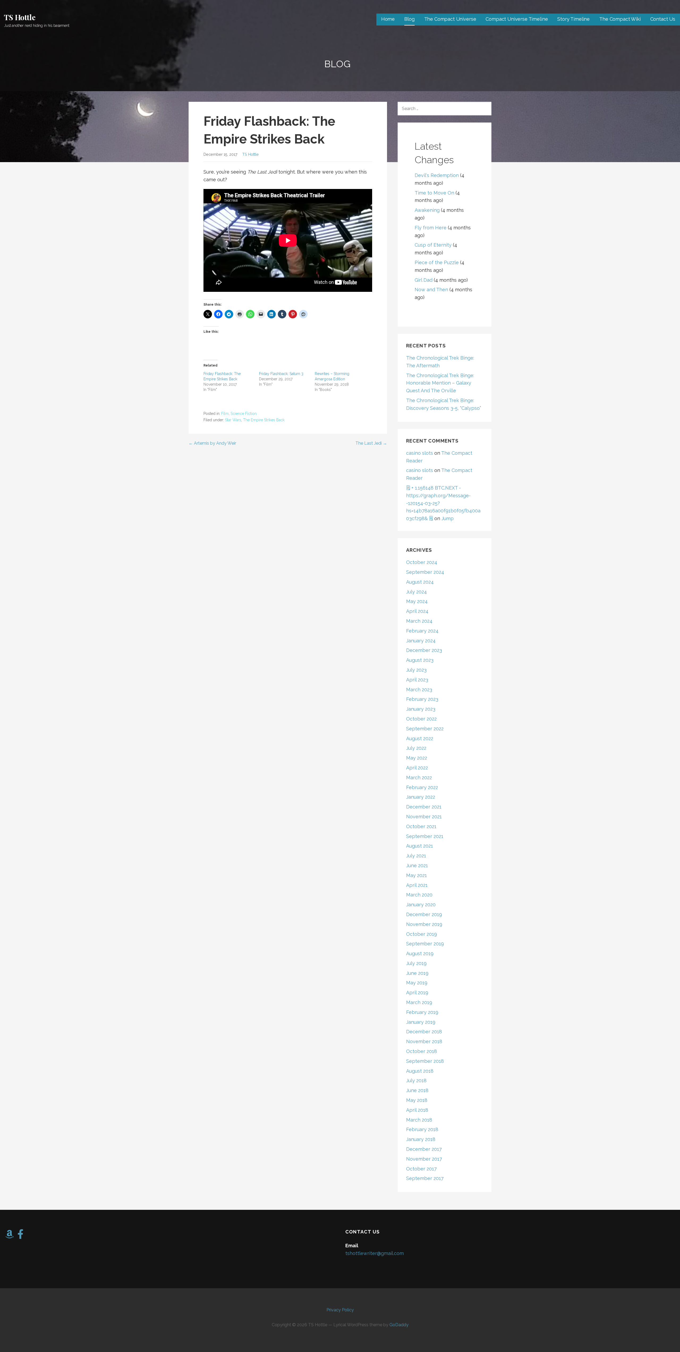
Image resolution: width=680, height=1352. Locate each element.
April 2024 (417, 611)
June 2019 (417, 973)
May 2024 (417, 601)
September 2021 (424, 836)
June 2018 (417, 1090)
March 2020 (419, 895)
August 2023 (420, 660)
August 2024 (420, 582)
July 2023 (416, 670)
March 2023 (419, 689)
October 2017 (421, 1169)
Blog (409, 19)
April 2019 (417, 992)
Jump (447, 518)
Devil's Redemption (437, 175)
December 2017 (424, 1149)
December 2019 (424, 914)
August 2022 (419, 738)
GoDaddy (399, 1324)
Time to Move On (434, 193)
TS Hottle (20, 17)
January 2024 (421, 640)
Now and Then (431, 289)
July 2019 (416, 963)
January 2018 (420, 1139)
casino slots (419, 453)
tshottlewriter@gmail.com (374, 1253)
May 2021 (416, 875)
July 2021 (416, 855)
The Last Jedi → (371, 443)
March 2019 (419, 1002)
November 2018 (424, 1041)
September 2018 (425, 1061)
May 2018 (416, 1100)
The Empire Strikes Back (263, 420)
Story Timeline (573, 19)
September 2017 (425, 1178)
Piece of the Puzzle (437, 262)
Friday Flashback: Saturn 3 (281, 374)
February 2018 (422, 1129)
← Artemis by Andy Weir (212, 443)
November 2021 (424, 816)
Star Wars (233, 420)
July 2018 (416, 1080)
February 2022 (422, 787)
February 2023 (422, 699)
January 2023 (420, 709)
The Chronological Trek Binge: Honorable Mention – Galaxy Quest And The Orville (440, 383)
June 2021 (417, 865)
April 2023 (417, 680)
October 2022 (421, 719)
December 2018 (424, 1031)
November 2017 (424, 1159)
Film (225, 413)
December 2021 (423, 807)
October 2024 (421, 562)
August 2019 (420, 953)
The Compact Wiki (619, 19)
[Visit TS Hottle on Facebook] (21, 1236)
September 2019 (425, 943)
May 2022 (416, 758)
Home (388, 19)
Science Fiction (244, 413)
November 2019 (424, 924)
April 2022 (417, 767)
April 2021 (417, 885)
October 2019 (421, 934)
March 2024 (419, 621)
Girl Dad (423, 280)
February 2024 (422, 631)
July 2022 (416, 748)
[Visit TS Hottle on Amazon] (9, 1236)
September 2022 (425, 728)
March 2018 (419, 1120)
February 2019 (422, 1012)
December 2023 (424, 650)
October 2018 (421, 1051)
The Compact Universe (450, 19)
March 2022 (419, 777)
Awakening (427, 210)
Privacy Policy (340, 1309)
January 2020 (421, 904)
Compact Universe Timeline (517, 19)
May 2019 (416, 982)
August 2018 (420, 1071)
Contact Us (662, 19)
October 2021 (421, 826)
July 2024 (416, 592)
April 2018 (417, 1110)
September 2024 (425, 572)
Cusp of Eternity (433, 245)
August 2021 (419, 846)
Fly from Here (431, 227)
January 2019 (420, 1022)
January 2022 (420, 797)
